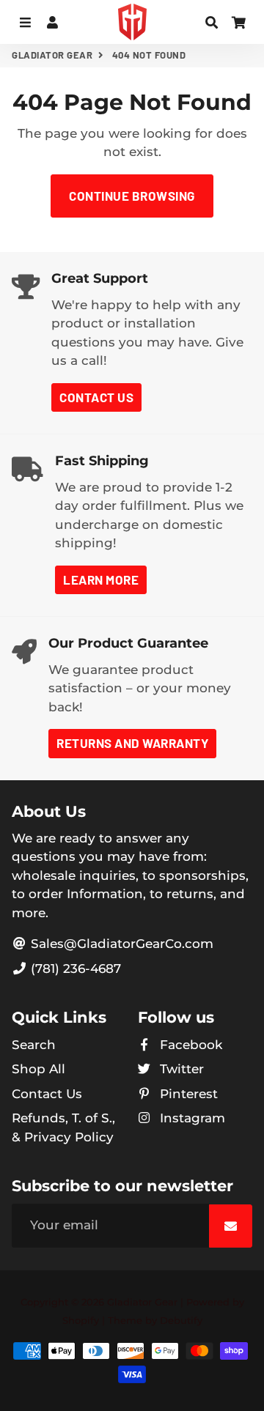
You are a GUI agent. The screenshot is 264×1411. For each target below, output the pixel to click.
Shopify (80, 1320)
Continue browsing (132, 195)
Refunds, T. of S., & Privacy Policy (63, 1127)
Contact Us (96, 397)
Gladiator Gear (52, 55)
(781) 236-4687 (74, 968)
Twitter (180, 1069)
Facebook (189, 1044)
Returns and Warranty (132, 743)
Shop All (38, 1069)
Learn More (101, 579)
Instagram (190, 1118)
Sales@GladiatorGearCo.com (120, 943)
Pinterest (187, 1093)
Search (34, 1044)
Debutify (181, 1320)
